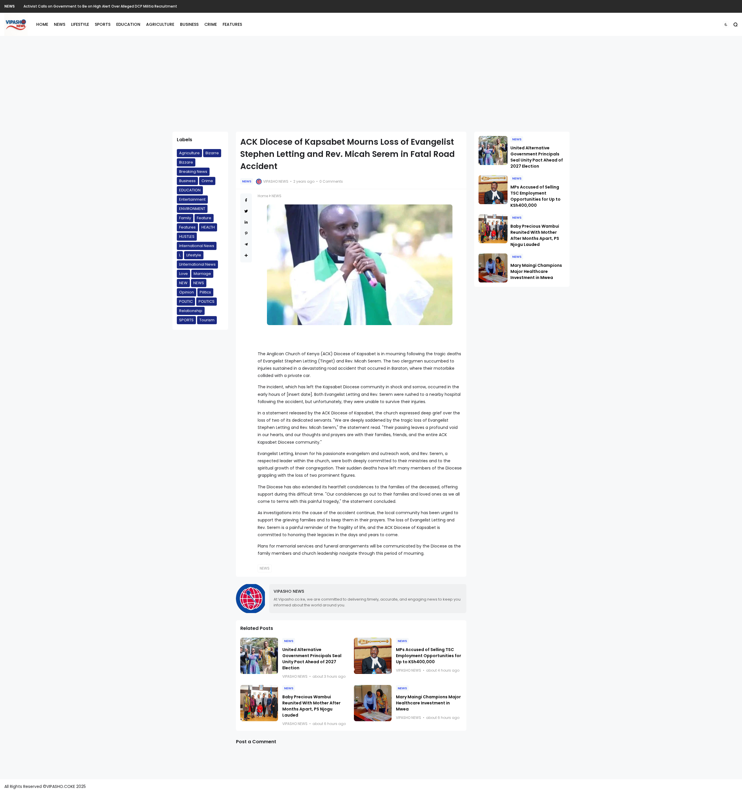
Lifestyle (193, 255)
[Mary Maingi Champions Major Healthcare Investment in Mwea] (373, 703)
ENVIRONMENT (192, 208)
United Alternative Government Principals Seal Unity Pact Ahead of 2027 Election (311, 659)
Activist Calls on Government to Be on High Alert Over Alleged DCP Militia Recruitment (100, 6)
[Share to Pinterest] (246, 233)
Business (187, 181)
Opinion (186, 292)
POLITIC (186, 301)
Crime (207, 181)
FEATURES (232, 24)
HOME (42, 24)
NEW (183, 283)
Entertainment (192, 199)
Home (263, 195)
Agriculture (189, 153)
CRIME (210, 24)
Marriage (202, 273)
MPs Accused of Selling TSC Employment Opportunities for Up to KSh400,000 (428, 656)
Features (187, 227)
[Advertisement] (371, 83)
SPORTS (102, 24)
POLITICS (206, 301)
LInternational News (197, 264)
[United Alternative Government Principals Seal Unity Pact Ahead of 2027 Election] (259, 656)
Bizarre (212, 153)
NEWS (9, 6)
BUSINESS (189, 24)
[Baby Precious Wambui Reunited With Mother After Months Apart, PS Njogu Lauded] (259, 703)
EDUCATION (128, 24)
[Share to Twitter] (246, 211)
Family (185, 218)
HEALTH (208, 227)
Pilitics (205, 292)
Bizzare (186, 162)
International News (196, 246)
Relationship (190, 310)
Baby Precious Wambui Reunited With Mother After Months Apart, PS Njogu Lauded (311, 706)
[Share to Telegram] (246, 244)
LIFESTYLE (80, 24)
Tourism (206, 320)
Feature (204, 218)
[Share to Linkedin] (246, 222)
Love (183, 273)
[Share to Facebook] (246, 200)
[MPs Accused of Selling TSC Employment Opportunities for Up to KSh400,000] (373, 656)
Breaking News (193, 171)
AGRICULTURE (160, 24)
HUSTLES (186, 236)
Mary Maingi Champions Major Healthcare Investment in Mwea (428, 703)
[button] (726, 24)
